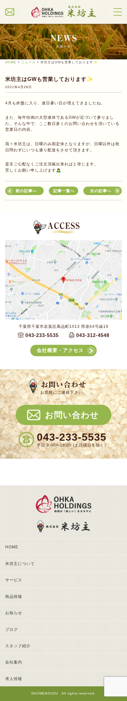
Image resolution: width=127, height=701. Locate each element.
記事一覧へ (64, 191)
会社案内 (13, 662)
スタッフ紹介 (18, 646)
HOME (11, 547)
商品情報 (13, 596)
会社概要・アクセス (60, 350)
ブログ (11, 629)
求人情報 (13, 679)
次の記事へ (100, 191)
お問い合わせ (72, 415)
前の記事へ (26, 191)
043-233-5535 (42, 335)
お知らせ (13, 613)
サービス (13, 580)
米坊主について (20, 563)
